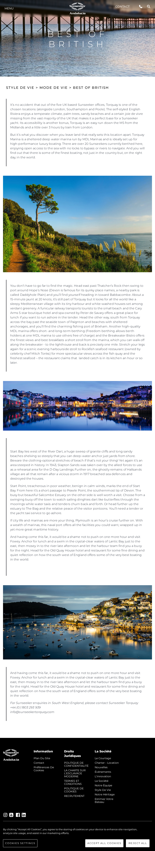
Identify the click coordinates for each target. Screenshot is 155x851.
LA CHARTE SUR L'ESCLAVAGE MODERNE (75, 773)
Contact (122, 6)
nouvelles (101, 767)
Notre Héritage (105, 794)
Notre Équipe (103, 785)
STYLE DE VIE (20, 88)
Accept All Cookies (104, 843)
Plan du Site (42, 758)
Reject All (138, 843)
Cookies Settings (20, 843)
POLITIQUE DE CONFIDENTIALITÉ (76, 764)
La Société (101, 781)
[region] (77, 837)
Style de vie (103, 790)
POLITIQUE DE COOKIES (74, 790)
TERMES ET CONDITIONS (73, 782)
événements (103, 772)
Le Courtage (103, 758)
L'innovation (103, 776)
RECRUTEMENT (74, 796)
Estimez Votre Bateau (104, 800)
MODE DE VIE (54, 88)
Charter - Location (107, 762)
